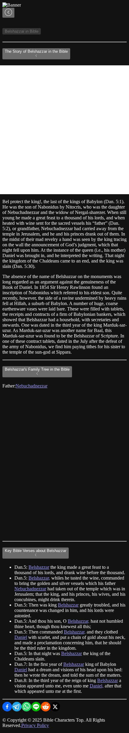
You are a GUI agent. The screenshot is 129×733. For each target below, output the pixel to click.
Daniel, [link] (97, 685)
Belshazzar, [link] (39, 577)
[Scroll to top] (8, 13)
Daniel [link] (20, 637)
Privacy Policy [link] (35, 725)
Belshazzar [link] (38, 567)
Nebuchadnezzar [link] (31, 385)
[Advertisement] (64, 129)
